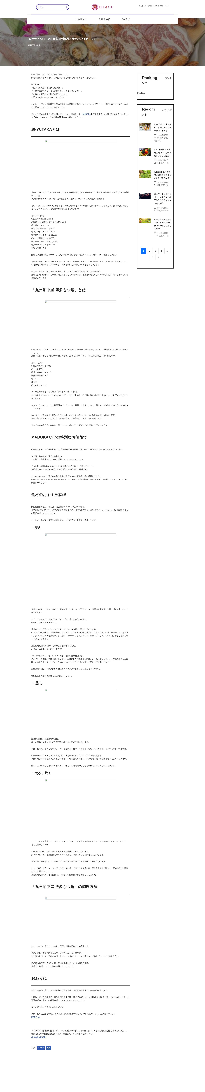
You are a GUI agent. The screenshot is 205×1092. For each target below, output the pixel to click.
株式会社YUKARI (38, 1037)
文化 (158, 236)
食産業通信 (104, 19)
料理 (158, 163)
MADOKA (87, 114)
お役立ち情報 (162, 138)
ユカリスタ (81, 19)
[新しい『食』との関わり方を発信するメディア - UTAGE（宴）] (102, 7)
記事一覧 (157, 141)
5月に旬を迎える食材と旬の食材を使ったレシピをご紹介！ (162, 175)
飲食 (48, 1048)
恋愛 (158, 210)
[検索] (66, 7)
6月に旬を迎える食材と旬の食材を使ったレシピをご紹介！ (162, 153)
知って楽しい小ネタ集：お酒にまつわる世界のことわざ (162, 127)
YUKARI (41, 1048)
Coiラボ (126, 19)
